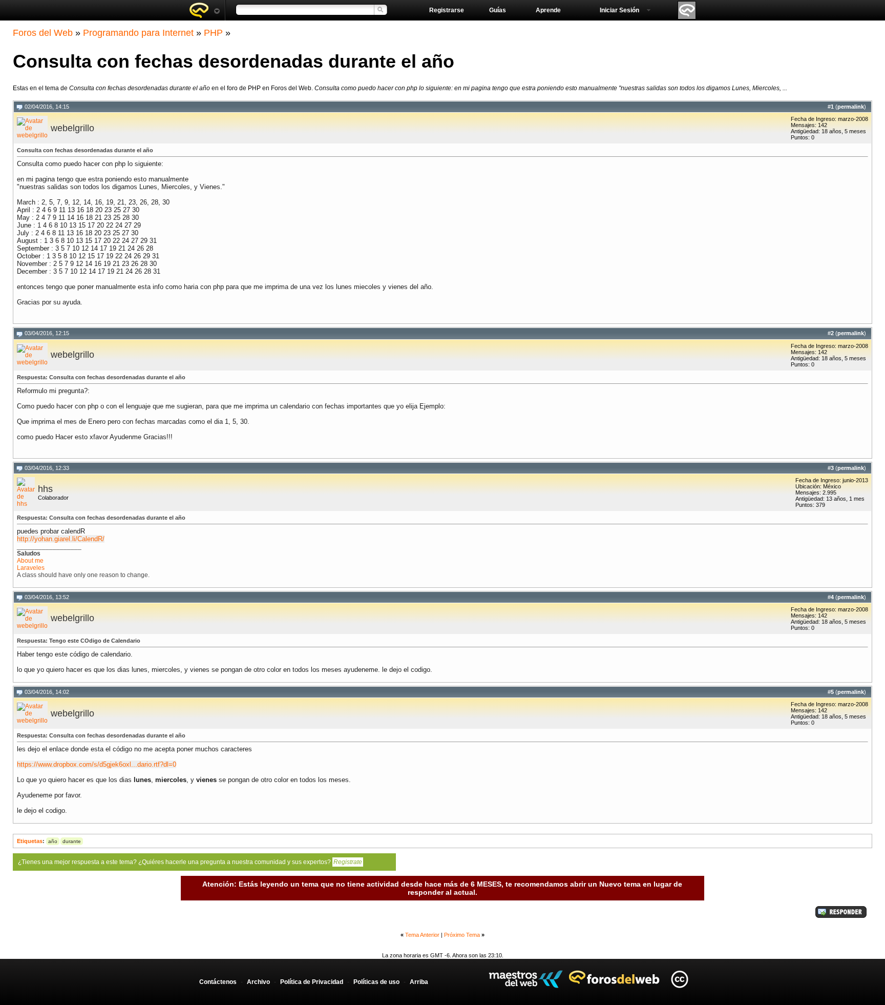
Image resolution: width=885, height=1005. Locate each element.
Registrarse (446, 10)
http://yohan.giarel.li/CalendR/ (60, 539)
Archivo (258, 982)
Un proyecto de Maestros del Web (526, 979)
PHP (213, 33)
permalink (850, 107)
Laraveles (31, 567)
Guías (497, 10)
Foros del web (204, 10)
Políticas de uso (376, 982)
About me (30, 560)
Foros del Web (43, 33)
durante (71, 841)
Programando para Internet (138, 33)
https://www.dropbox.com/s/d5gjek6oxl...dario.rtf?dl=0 (96, 764)
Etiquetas (30, 841)
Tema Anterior (422, 935)
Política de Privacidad (311, 982)
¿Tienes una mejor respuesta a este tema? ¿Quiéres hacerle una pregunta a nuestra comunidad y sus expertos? (190, 862)
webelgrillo (72, 128)
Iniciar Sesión (619, 10)
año (52, 841)
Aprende (548, 10)
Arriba (419, 982)
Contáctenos (218, 982)
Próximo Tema (462, 935)
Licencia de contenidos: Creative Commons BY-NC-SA (679, 979)
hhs (45, 489)
